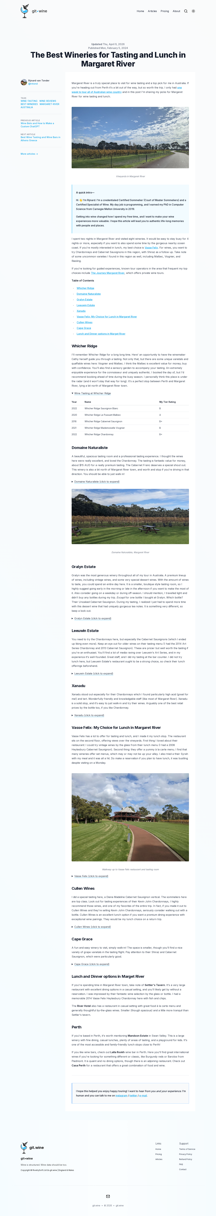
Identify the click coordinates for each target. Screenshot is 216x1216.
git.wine (120, 1205)
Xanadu (81, 311)
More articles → (29, 153)
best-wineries (29, 104)
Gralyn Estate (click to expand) (92, 618)
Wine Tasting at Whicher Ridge (92, 393)
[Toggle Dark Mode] (193, 11)
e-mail (143, 1095)
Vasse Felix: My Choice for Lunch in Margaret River (107, 316)
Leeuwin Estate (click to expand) (93, 673)
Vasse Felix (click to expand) (91, 876)
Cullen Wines (84, 322)
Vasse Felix (151, 247)
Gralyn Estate (85, 299)
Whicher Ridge (85, 288)
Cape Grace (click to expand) (91, 964)
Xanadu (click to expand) (89, 715)
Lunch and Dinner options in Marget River (101, 333)
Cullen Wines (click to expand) (92, 926)
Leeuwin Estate (86, 305)
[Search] (186, 11)
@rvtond (33, 83)
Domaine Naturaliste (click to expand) (97, 481)
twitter (133, 1095)
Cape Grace (84, 328)
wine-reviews (47, 101)
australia (27, 107)
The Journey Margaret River (107, 273)
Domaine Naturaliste (89, 293)
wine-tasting (29, 101)
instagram (121, 1095)
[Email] (108, 1196)
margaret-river (49, 104)
